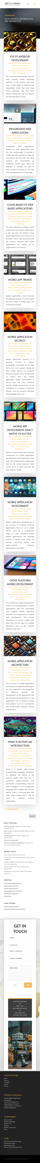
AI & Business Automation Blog (12, 1141)
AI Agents (6, 1125)
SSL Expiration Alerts (9, 1143)
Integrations (7, 896)
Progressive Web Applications (20, 130)
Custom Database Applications (20, 214)
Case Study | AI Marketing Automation (14, 855)
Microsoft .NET (8, 1120)
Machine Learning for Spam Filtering (14, 909)
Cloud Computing (25, 211)
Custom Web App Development (20, 219)
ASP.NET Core (7, 1123)
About (5, 1078)
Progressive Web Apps (20, 221)
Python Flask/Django (9, 1121)
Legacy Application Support (11, 1104)
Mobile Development (14, 138)
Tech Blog (6, 1082)
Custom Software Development (20, 216)
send (28, 985)
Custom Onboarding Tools (11, 1102)
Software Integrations (10, 1107)
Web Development (20, 143)
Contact (6, 1084)
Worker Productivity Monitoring (12, 1147)
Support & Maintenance (11, 888)
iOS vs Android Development (20, 58)
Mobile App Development (11, 893)
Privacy (6, 1086)
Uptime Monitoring (9, 1145)
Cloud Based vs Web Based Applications (20, 206)
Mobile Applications (25, 136)
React (5, 1129)
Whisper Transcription (10, 1127)
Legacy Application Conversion (13, 891)
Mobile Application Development (20, 504)
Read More (22, 1052)
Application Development (11, 886)
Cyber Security (25, 346)
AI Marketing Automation (11, 906)
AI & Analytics (7, 1100)
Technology (22, 73)
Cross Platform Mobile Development (20, 582)
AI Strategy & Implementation (13, 883)
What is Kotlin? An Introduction (20, 743)
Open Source (26, 756)
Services (16, 290)
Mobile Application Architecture (20, 663)
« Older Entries (11, 809)
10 (27, 1065)
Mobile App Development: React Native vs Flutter (20, 429)
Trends (29, 141)
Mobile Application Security (20, 338)
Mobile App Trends (20, 279)
